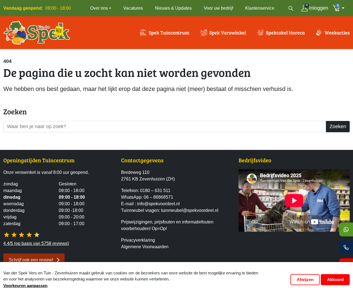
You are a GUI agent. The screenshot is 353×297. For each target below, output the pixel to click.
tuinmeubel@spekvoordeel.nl (189, 210)
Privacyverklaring (138, 240)
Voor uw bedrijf (218, 8)
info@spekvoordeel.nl (158, 203)
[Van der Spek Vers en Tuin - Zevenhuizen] (36, 32)
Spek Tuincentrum (169, 32)
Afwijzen (305, 279)
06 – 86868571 (158, 197)
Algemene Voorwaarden (145, 246)
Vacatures (133, 8)
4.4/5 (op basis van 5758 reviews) (36, 243)
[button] (340, 8)
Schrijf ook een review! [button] (31, 260)
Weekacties (337, 32)
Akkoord (335, 279)
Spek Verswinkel (227, 32)
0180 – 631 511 (155, 190)
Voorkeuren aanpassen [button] (25, 285)
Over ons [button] (99, 8)
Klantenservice (259, 8)
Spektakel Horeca (285, 32)
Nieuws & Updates (173, 8)
